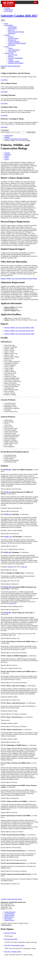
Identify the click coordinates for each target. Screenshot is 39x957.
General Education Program (16, 32)
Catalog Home (8, 9)
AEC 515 (9, 536)
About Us (11, 56)
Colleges (10, 59)
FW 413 (8, 514)
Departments (11, 33)
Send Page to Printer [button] (10, 933)
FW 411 (8, 492)
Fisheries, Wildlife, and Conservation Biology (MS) (19, 330)
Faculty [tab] (6, 157)
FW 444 (8, 552)
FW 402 (8, 469)
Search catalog (5, 132)
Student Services (9, 917)
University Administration (15, 58)
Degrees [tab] (6, 156)
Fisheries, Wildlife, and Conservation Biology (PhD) (19, 334)
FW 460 (8, 587)
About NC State (9, 53)
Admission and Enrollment (15, 63)
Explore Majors (12, 28)
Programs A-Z (12, 40)
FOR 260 (24, 567)
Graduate (7, 35)
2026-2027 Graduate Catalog (12, 951)
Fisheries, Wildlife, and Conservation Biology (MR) (19, 327)
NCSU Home (8, 11)
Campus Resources (9, 912)
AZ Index (7, 8)
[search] (35, 2)
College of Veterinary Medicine (17, 43)
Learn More (4, 80)
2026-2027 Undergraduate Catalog (14, 945)
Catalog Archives (9, 920)
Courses (6, 46)
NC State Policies (9, 913)
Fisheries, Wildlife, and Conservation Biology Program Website (19, 278)
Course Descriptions (14, 50)
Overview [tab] (7, 153)
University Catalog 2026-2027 (19, 15)
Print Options (4, 130)
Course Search (12, 51)
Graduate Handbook (14, 41)
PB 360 (10, 567)
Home (6, 23)
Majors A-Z (11, 30)
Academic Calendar (13, 61)
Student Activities (9, 915)
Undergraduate (8, 25)
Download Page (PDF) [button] (11, 939)
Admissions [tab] (7, 154)
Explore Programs (13, 38)
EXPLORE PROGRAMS (8, 66)
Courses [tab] (6, 159)
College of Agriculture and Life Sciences (16, 139)
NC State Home (9, 2)
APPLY (18, 66)
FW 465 (8, 612)
